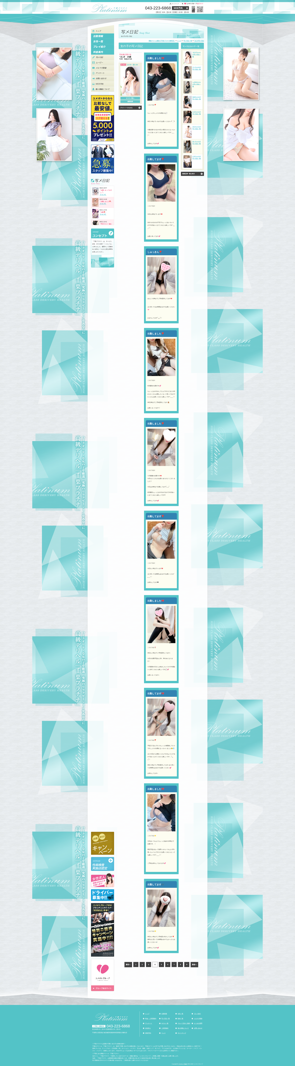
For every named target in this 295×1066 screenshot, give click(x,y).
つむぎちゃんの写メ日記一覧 (196, 54)
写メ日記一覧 (165, 1018)
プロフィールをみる (126, 108)
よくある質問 (198, 1023)
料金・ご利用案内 (150, 1018)
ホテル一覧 (164, 1023)
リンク (163, 1033)
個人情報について (183, 1028)
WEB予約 (178, 8)
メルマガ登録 (198, 1018)
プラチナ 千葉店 (183, 1064)
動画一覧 (180, 1018)
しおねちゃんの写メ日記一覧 (196, 84)
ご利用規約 (164, 1028)
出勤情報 (164, 1014)
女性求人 (148, 1028)
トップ (147, 1014)
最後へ (194, 964)
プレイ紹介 (197, 1014)
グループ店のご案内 (184, 1023)
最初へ (128, 964)
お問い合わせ (198, 1028)
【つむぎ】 (102, 194)
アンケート (148, 1023)
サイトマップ (175, 3)
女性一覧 (180, 1014)
